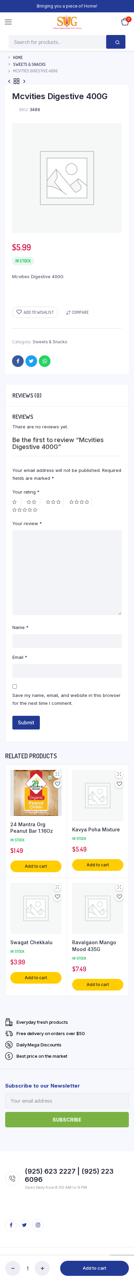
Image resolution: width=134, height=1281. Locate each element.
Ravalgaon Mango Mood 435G (94, 945)
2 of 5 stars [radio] (33, 502)
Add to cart (94, 1268)
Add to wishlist (39, 312)
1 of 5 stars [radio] (16, 502)
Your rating (26, 492)
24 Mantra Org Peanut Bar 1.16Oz (31, 827)
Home (18, 57)
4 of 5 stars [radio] (80, 502)
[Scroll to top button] (123, 1253)
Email (19, 657)
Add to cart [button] (36, 866)
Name (20, 627)
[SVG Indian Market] (67, 21)
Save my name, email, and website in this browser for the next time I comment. (66, 699)
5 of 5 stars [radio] (25, 510)
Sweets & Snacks (29, 64)
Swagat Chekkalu (31, 942)
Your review (27, 523)
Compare (80, 312)
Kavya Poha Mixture (96, 829)
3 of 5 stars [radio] (55, 502)
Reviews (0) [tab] (27, 395)
